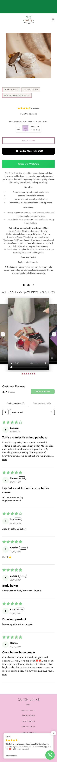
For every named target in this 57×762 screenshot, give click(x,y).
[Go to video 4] (28, 373)
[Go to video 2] (24, 373)
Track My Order (28, 710)
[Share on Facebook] (24, 285)
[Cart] (53, 19)
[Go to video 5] (30, 373)
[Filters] (5, 412)
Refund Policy (28, 716)
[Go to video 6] (32, 373)
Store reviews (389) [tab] (42, 403)
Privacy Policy (28, 721)
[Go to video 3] (26, 373)
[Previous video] (3, 334)
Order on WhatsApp (28, 163)
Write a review (43, 391)
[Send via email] (28, 285)
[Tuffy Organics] (28, 20)
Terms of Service (28, 732)
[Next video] (54, 334)
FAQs (28, 705)
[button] (24, 108)
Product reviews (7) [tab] (15, 403)
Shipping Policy (28, 727)
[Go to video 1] (22, 373)
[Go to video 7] (34, 373)
